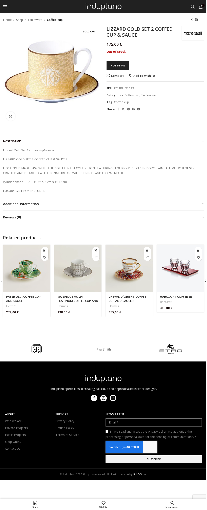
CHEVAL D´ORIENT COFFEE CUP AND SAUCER (127, 298)
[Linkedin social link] (133, 109)
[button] (44, 250)
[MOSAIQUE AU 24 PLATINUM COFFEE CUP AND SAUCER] (78, 268)
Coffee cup (55, 20)
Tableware (34, 20)
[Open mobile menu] (5, 7)
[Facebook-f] (94, 398)
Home (7, 20)
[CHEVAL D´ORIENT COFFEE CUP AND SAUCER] (129, 268)
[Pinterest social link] (128, 109)
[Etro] (170, 349)
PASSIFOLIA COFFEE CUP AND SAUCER (23, 298)
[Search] (193, 7)
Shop (19, 20)
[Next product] (201, 19)
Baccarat (166, 302)
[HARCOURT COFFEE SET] (180, 268)
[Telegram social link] (138, 109)
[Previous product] (191, 19)
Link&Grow (139, 474)
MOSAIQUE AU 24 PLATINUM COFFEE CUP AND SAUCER (77, 300)
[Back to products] (196, 19)
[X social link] (123, 109)
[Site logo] (104, 6)
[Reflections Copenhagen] (36, 349)
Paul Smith (103, 349)
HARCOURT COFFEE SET (177, 296)
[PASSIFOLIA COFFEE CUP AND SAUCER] (26, 268)
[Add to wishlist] (44, 257)
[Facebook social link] (118, 109)
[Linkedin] (113, 398)
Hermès (11, 306)
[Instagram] (103, 398)
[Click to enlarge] (10, 116)
